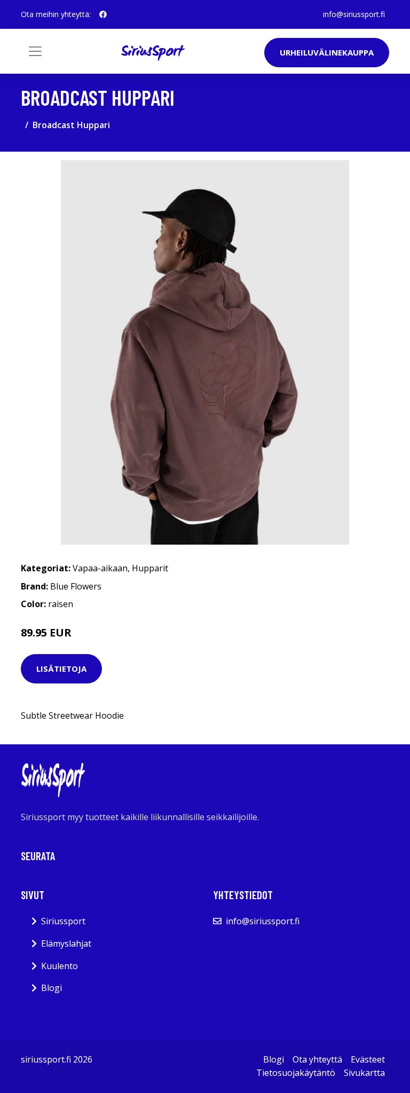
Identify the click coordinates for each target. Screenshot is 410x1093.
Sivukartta (364, 1073)
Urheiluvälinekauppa (327, 52)
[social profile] (103, 14)
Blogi (51, 988)
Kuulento (59, 966)
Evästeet (368, 1059)
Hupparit (150, 568)
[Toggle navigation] (35, 51)
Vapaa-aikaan (100, 568)
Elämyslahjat (66, 943)
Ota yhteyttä (317, 1059)
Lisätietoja (61, 668)
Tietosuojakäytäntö (295, 1073)
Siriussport (63, 921)
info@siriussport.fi (354, 14)
